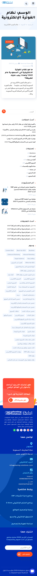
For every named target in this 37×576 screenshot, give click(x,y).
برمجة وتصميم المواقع (23, 510)
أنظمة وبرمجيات (31, 159)
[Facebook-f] (24, 430)
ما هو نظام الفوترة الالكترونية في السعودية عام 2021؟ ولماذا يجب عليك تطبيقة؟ (19, 74)
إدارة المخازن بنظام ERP (27, 270)
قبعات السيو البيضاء (19, 331)
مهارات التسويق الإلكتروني (13, 352)
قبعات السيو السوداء (28, 335)
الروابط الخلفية (11, 287)
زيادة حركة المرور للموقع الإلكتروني (24, 319)
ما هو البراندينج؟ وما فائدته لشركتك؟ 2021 (18, 225)
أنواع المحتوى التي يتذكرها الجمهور (24, 266)
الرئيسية (30, 25)
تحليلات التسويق (14, 311)
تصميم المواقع (8, 315)
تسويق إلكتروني (19, 315)
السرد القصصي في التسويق (26, 291)
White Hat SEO (29, 262)
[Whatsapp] (14, 430)
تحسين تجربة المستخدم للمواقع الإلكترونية (22, 307)
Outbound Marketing (14, 254)
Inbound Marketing (28, 254)
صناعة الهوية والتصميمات (29, 166)
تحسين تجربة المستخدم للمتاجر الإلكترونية (22, 303)
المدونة (23, 25)
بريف (18, 295)
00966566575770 (26, 479)
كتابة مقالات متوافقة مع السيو (26, 343)
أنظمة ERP (32, 156)
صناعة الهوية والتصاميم (22, 524)
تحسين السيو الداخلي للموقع (12, 299)
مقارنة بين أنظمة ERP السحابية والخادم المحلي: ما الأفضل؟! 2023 (19, 131)
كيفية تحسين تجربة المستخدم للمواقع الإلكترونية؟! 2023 (20, 142)
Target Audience (19, 258)
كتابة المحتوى (32, 173)
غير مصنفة (33, 169)
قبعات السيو (31, 331)
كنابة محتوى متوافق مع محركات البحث (23, 347)
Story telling (30, 258)
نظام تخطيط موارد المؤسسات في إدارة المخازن (21, 360)
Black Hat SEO (21, 250)
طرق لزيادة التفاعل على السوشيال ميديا (23, 327)
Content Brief (10, 250)
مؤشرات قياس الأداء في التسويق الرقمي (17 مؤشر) (21, 138)
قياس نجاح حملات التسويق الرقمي (24, 339)
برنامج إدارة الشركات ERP (22, 496)
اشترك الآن (26, 554)
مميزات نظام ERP (29, 352)
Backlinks (31, 250)
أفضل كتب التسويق (16, 262)
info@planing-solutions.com (21, 465)
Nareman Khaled (26, 63)
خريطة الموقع (27, 560)
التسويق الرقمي (11, 283)
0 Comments (27, 66)
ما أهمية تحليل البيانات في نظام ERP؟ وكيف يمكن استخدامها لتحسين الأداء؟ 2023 (19, 125)
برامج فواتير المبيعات (28, 295)
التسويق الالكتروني (15, 279)
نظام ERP (31, 356)
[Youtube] (28, 430)
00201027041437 (26, 484)
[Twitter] (31, 430)
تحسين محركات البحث (28, 311)
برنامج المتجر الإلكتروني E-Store (19, 503)
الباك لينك (10, 275)
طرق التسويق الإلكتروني (27, 323)
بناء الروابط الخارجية (28, 299)
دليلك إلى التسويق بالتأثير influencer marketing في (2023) (18, 135)
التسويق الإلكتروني (30, 163)
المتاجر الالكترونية (11, 291)
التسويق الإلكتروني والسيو (21, 517)
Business (9, 42)
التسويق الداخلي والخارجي (27, 283)
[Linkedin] (18, 430)
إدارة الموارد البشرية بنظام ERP (25, 275)
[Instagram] (21, 430)
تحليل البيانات (30, 315)
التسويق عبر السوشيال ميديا (26, 287)
